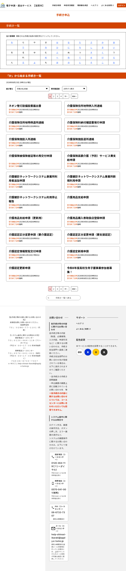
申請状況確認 (69, 5)
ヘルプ (93, 5)
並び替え (9, 88)
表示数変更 (55, 88)
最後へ (74, 96)
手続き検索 (56, 5)
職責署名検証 (82, 5)
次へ (65, 96)
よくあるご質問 (82, 329)
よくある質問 (106, 5)
